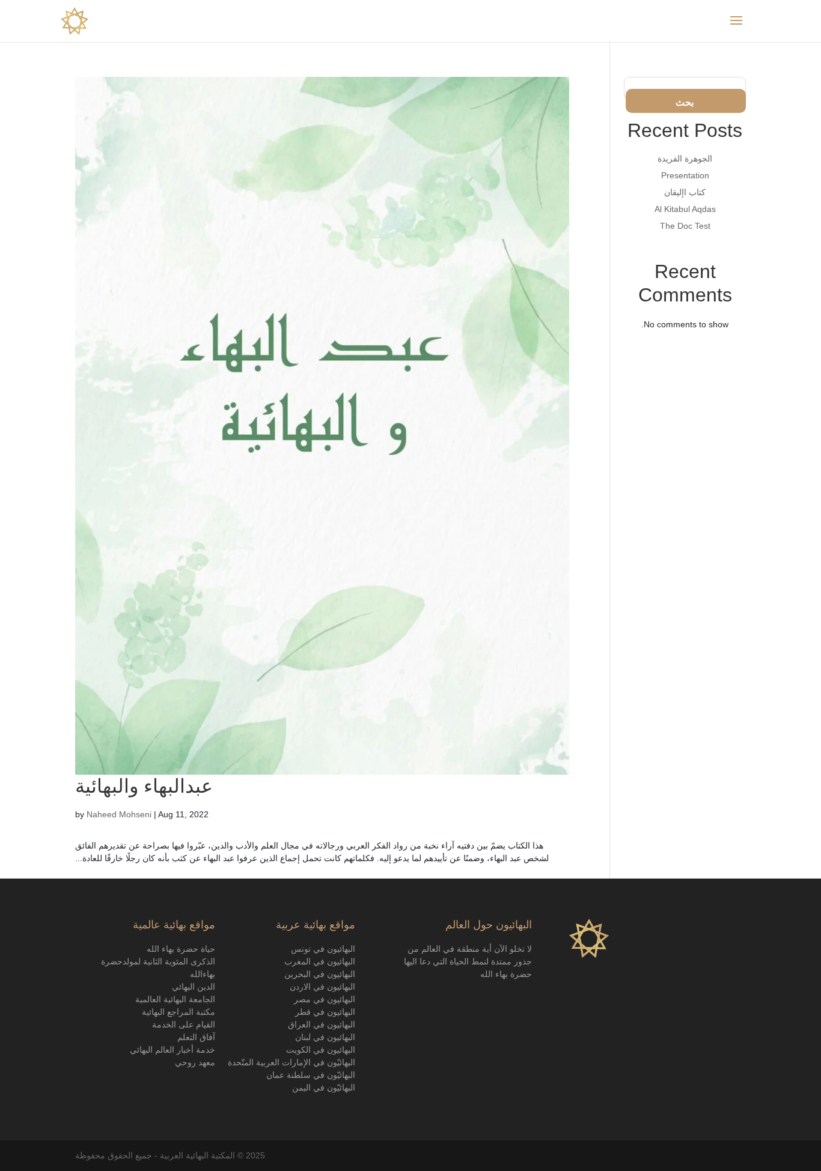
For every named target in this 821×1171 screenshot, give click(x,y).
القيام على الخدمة (183, 1024)
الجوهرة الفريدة (685, 158)
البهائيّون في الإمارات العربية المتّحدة (291, 1062)
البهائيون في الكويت (320, 1050)
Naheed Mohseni (119, 814)
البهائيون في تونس (323, 949)
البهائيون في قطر (325, 1012)
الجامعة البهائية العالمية (175, 999)
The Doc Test (685, 226)
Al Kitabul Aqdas (685, 209)
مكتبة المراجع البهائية (178, 1012)
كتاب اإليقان (685, 192)
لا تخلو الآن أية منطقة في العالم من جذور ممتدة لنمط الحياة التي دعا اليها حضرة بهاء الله (468, 961)
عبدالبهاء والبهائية (144, 786)
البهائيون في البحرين (319, 974)
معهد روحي (195, 1062)
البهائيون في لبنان (325, 1037)
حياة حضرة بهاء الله (181, 949)
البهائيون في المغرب (318, 961)
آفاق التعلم (196, 1037)
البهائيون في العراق (321, 1024)
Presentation (685, 175)
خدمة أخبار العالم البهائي (172, 1050)
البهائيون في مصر (324, 999)
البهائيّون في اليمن (323, 1087)
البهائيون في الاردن (322, 986)
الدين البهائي (192, 986)
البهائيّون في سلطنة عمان (310, 1075)
